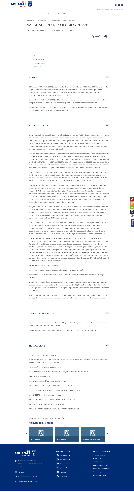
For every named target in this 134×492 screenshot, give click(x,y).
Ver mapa (21, 472)
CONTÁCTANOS (108, 5)
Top (107, 77)
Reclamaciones (35, 439)
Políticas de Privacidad (99, 475)
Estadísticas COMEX (61, 14)
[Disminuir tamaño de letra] (118, 5)
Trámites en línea (98, 461)
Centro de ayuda (98, 472)
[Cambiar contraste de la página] (122, 5)
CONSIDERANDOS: (38, 59)
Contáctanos (97, 458)
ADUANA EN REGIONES (83, 5)
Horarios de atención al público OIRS (29, 477)
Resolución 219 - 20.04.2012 (91, 439)
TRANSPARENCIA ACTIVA (97, 5)
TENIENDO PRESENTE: (40, 63)
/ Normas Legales (41, 20)
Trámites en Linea (76, 14)
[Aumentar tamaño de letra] (115, 5)
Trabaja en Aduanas (99, 455)
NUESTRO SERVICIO (71, 5)
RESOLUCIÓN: (37, 67)
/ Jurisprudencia (51, 20)
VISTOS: (35, 55)
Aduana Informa (90, 14)
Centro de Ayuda (112, 14)
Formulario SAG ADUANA (100, 465)
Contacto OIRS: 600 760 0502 (27, 481)
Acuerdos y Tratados (29, 14)
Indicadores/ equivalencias (101, 468)
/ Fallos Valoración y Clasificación (65, 20)
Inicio (34, 20)
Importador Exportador (45, 14)
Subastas (100, 14)
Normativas (16, 14)
